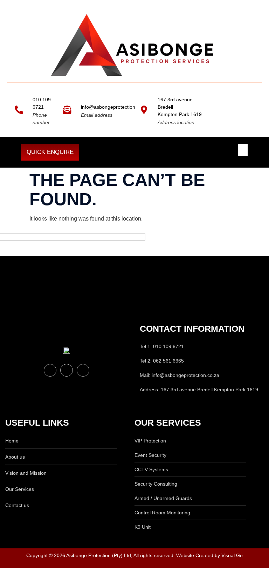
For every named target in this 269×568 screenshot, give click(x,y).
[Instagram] (83, 370)
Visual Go (231, 555)
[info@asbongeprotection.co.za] (67, 109)
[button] (243, 150)
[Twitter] (66, 370)
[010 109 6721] (19, 109)
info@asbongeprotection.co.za (115, 107)
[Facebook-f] (50, 370)
